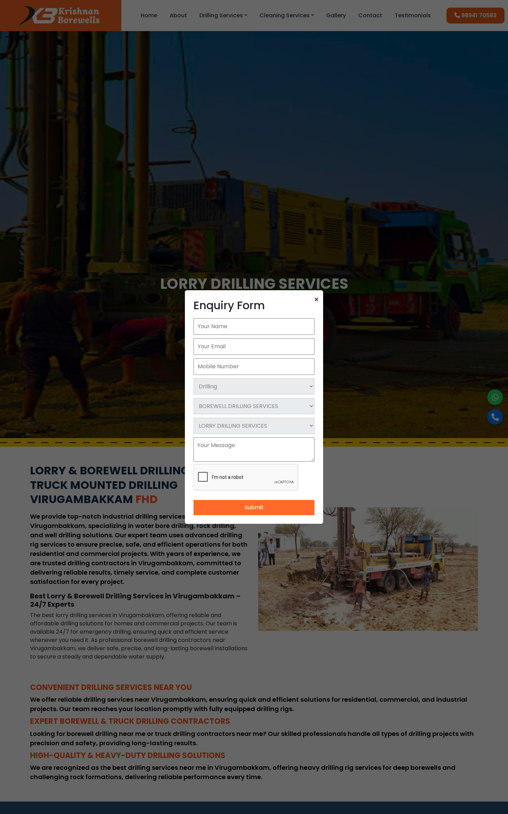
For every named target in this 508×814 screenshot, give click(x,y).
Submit (254, 507)
